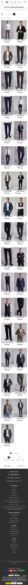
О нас (14, 487)
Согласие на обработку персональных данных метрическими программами (14, 508)
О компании (14, 485)
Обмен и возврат (14, 518)
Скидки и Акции (14, 495)
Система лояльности (14, 522)
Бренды (14, 552)
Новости (14, 493)
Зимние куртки (14, 546)
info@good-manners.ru (15, 477)
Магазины (14, 489)
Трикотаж (14, 550)
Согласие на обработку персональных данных (14, 506)
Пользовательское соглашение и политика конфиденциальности (14, 501)
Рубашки (14, 548)
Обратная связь (14, 529)
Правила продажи (14, 531)
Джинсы (14, 542)
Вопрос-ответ (14, 527)
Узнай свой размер (14, 533)
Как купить (14, 535)
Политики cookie (20, 579)
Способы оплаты (14, 514)
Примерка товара (14, 520)
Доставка (14, 516)
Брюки (14, 540)
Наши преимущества (14, 497)
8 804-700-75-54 (15, 474)
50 (18, 457)
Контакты (14, 491)
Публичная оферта (14, 499)
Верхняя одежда (14, 544)
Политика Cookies (14, 504)
